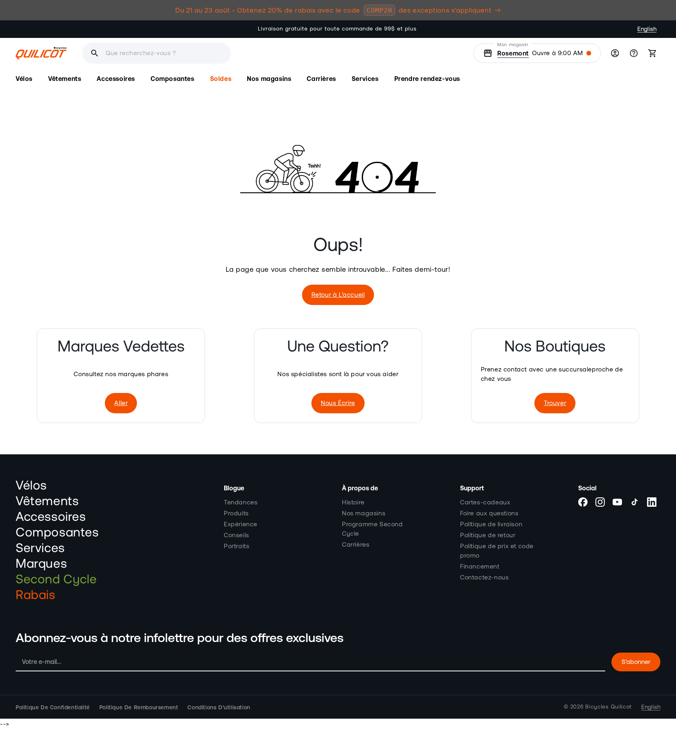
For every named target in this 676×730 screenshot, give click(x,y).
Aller (121, 403)
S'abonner (636, 662)
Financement (480, 566)
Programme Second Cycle (372, 528)
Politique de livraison (491, 524)
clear (270, 53)
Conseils (236, 535)
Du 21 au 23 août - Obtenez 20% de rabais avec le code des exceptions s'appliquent (333, 10)
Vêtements (47, 501)
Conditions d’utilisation (218, 707)
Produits (236, 513)
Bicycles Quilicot (608, 707)
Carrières (355, 544)
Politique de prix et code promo (497, 550)
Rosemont (513, 53)
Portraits (236, 546)
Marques (41, 564)
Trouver (555, 403)
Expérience (240, 524)
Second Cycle (56, 579)
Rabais (36, 595)
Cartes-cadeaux (485, 502)
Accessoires (51, 517)
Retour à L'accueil (338, 295)
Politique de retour (487, 535)
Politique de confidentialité (53, 707)
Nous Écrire (338, 403)
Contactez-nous (484, 577)
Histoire (353, 502)
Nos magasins (363, 513)
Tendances (240, 502)
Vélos (31, 485)
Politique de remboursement (138, 707)
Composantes (57, 532)
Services (40, 548)
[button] (24, 79)
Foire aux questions (489, 513)
